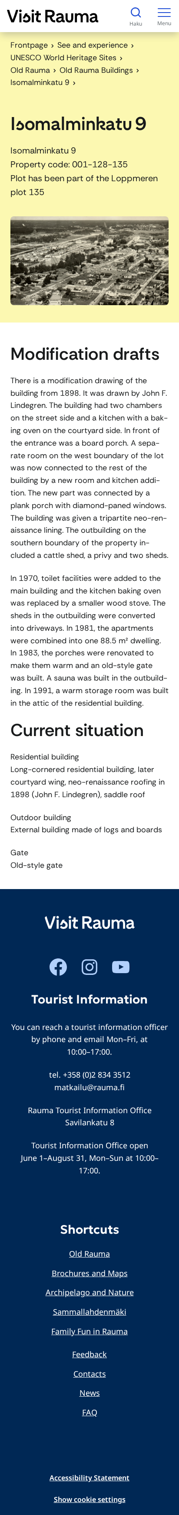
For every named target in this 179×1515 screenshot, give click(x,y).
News (90, 1393)
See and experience (92, 45)
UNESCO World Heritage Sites (63, 57)
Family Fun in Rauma (89, 1331)
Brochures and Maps (90, 1273)
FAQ (89, 1412)
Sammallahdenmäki (89, 1311)
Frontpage (29, 45)
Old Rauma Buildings (96, 70)
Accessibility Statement (89, 1477)
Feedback (89, 1354)
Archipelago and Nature (90, 1292)
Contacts (89, 1373)
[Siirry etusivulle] (53, 16)
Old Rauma (30, 70)
